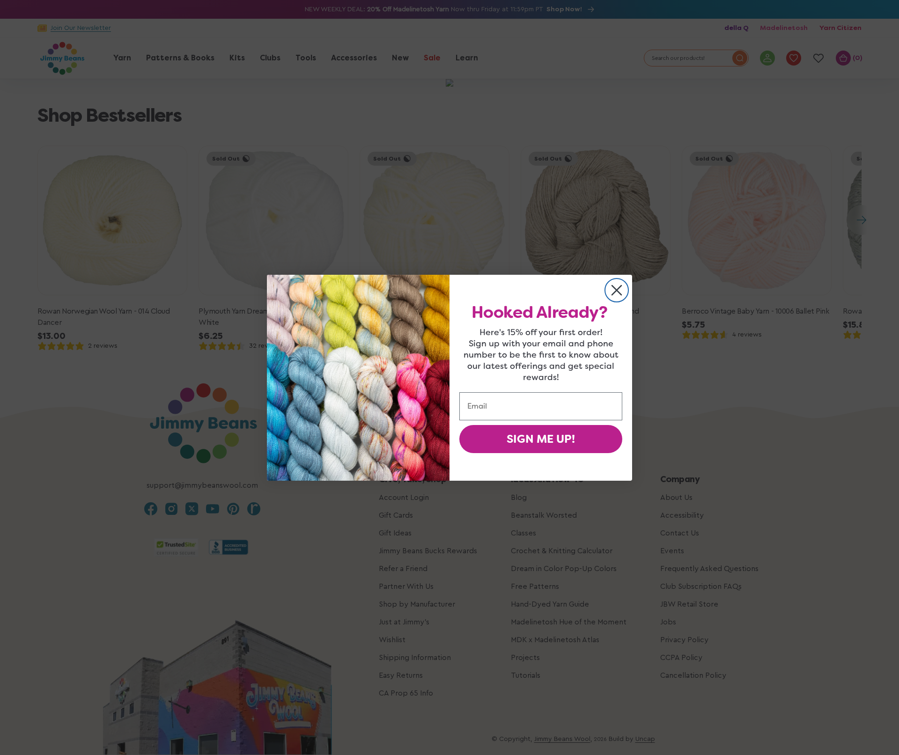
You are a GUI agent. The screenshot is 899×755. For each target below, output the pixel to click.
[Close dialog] (616, 290)
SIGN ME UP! (541, 439)
